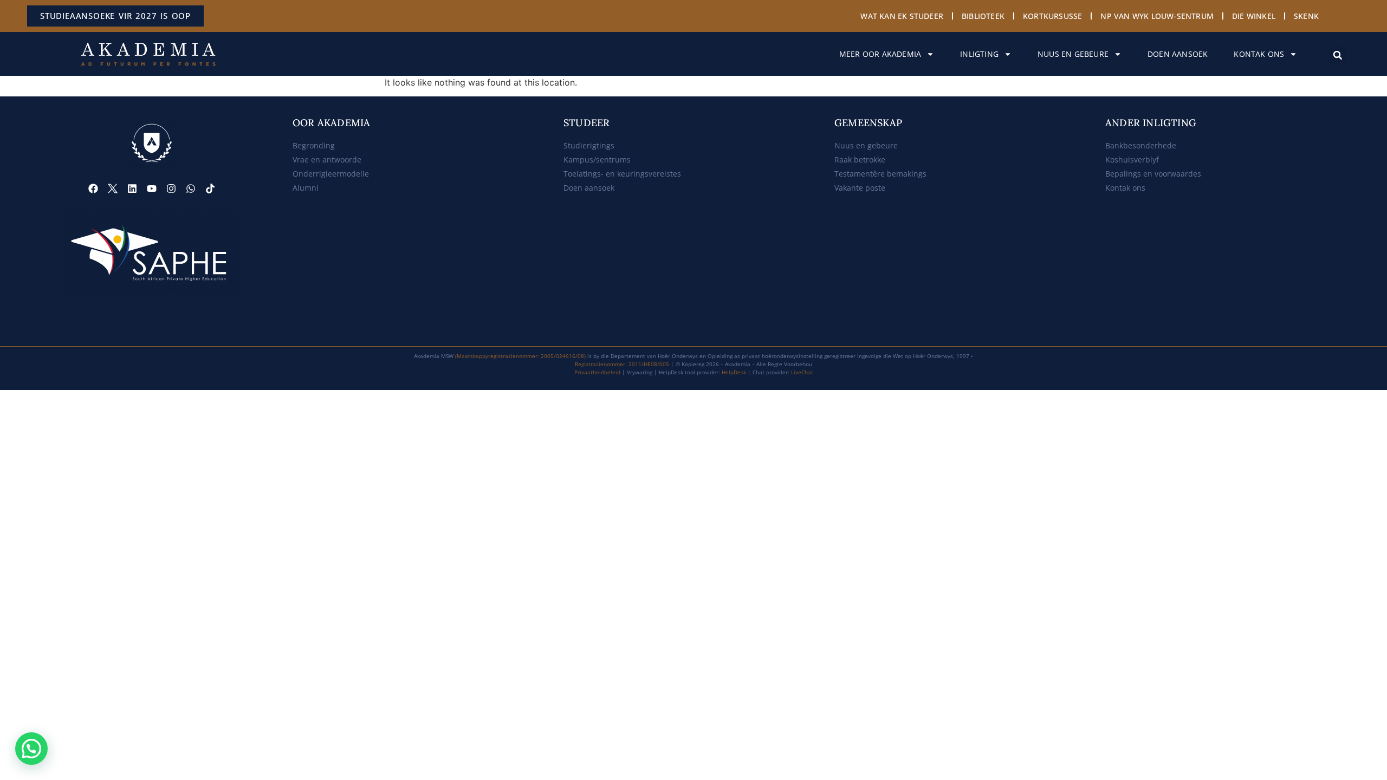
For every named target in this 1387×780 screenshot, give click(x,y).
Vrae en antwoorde (327, 159)
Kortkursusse (1052, 16)
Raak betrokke (859, 159)
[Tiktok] (210, 188)
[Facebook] (93, 188)
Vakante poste (859, 188)
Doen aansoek (1178, 54)
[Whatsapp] (190, 188)
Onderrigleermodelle (331, 173)
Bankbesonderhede (1140, 145)
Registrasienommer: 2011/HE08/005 (622, 364)
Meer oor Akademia (880, 54)
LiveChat (802, 372)
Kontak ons (1259, 54)
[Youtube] (151, 188)
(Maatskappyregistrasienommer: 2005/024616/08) (520, 356)
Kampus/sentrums (597, 159)
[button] (1338, 55)
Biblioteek (983, 16)
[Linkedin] (132, 188)
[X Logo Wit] (112, 188)
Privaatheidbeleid (597, 372)
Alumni (306, 188)
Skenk (1306, 16)
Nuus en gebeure (1073, 54)
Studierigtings (588, 145)
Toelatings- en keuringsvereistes (622, 173)
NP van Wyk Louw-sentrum (1157, 16)
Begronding (314, 145)
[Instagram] (171, 188)
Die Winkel (1253, 16)
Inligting (979, 54)
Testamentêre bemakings (880, 173)
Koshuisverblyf (1132, 159)
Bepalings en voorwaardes (1153, 173)
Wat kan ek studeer (901, 16)
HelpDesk (734, 372)
